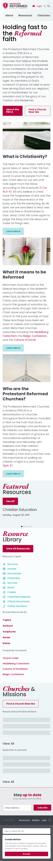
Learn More (13, 231)
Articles (11, 569)
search (48, 6)
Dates (6, 643)
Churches (44, 15)
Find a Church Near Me (37, 111)
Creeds (11, 592)
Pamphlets (13, 578)
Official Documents (18, 601)
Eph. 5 (7, 465)
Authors (8, 625)
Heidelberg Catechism (16, 663)
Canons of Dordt (25, 340)
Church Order (11, 658)
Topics (7, 620)
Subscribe (42, 807)
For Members (8, 820)
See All (10, 501)
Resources (25, 15)
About (9, 15)
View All (8, 744)
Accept (26, 854)
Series (6, 637)
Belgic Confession (35, 336)
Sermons (12, 564)
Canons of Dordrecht (15, 669)
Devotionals (14, 573)
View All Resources (18, 548)
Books (10, 587)
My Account (24, 820)
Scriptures (9, 631)
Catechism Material (18, 596)
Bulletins (36, 820)
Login (39, 6)
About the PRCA (12, 111)
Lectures (12, 582)
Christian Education (20, 509)
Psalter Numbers (17, 606)
